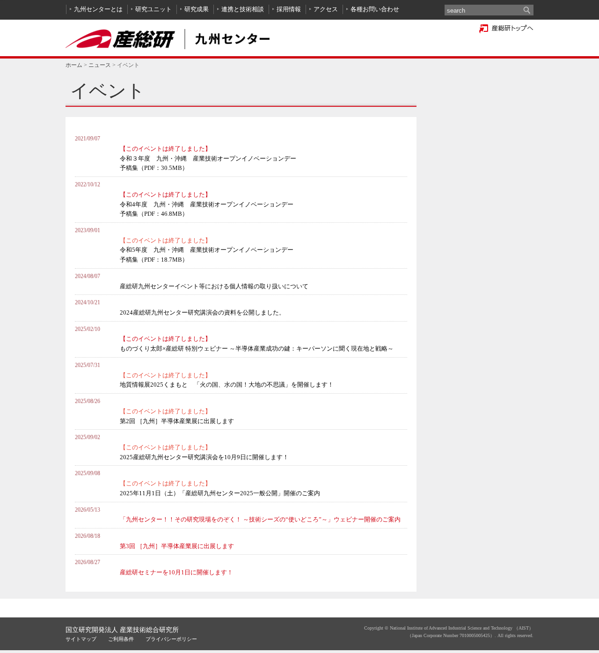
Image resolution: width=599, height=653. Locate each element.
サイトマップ (81, 639)
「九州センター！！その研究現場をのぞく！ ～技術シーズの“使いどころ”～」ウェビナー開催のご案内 (260, 519)
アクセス (326, 9)
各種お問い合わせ (375, 9)
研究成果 (196, 9)
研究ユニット (153, 9)
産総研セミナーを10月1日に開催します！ (176, 572)
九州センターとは (98, 9)
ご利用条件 (121, 639)
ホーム (74, 65)
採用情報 (289, 9)
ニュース (99, 65)
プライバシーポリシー (171, 639)
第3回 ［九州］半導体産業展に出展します (177, 546)
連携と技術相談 (242, 9)
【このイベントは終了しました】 (208, 158)
